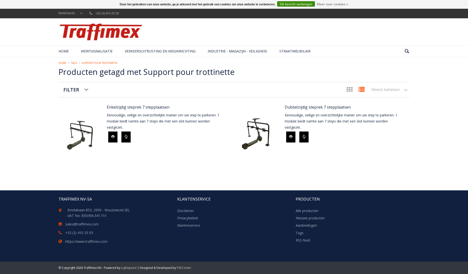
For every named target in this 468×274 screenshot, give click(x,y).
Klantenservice (188, 225)
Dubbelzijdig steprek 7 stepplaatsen (318, 107)
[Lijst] (362, 90)
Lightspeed (128, 268)
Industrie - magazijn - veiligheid (237, 51)
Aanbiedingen (306, 225)
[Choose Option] (126, 137)
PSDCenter (184, 268)
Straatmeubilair (295, 51)
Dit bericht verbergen (296, 4)
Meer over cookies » (332, 4)
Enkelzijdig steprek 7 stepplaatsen (138, 107)
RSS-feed (303, 240)
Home (63, 51)
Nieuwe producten (310, 218)
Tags (74, 63)
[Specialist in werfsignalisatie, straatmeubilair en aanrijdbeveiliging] (100, 32)
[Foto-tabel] (350, 90)
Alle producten (307, 210)
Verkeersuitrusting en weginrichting (160, 51)
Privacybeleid (187, 218)
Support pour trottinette (99, 63)
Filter (71, 89)
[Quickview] (112, 137)
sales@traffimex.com (82, 224)
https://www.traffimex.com (86, 241)
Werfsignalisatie (97, 51)
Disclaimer (185, 210)
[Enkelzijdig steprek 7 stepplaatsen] (80, 134)
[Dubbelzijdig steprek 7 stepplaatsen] (258, 134)
